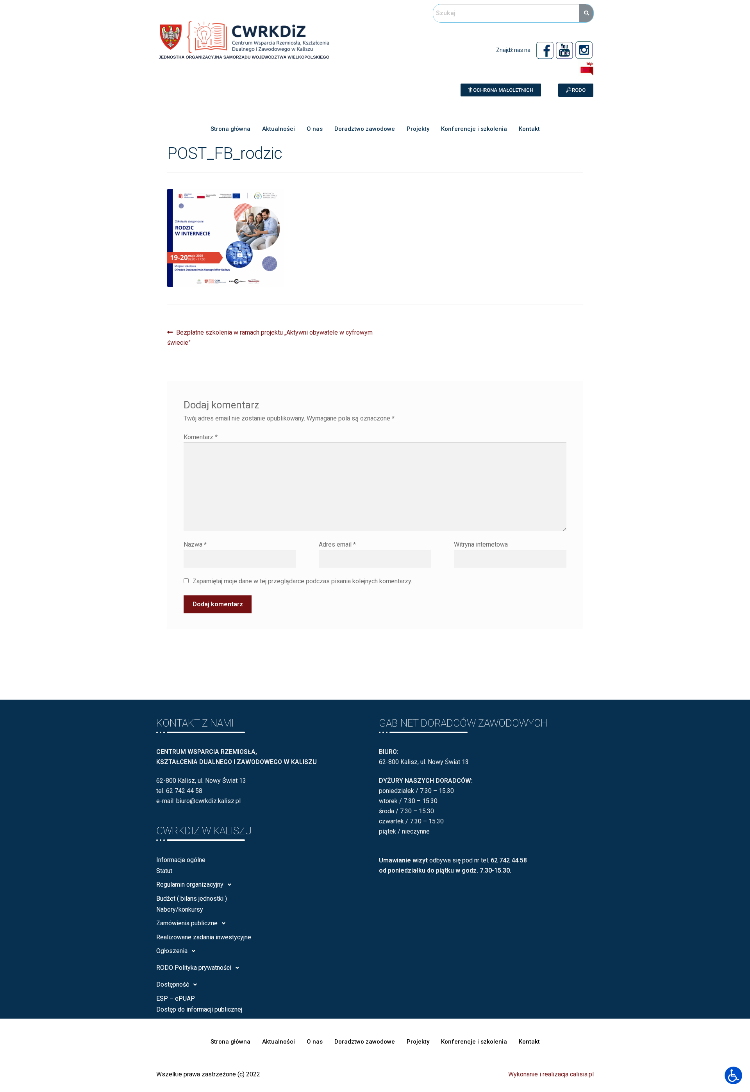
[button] (501, 90)
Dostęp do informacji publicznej (199, 1009)
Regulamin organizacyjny (189, 884)
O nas (315, 128)
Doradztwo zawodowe (364, 128)
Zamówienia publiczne (187, 923)
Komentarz (201, 437)
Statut (164, 871)
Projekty (418, 128)
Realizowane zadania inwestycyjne (203, 937)
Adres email (337, 544)
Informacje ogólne (180, 860)
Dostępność (172, 984)
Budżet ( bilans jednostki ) (191, 898)
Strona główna (230, 128)
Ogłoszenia (172, 951)
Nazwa (195, 544)
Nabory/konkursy (179, 909)
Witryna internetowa (481, 544)
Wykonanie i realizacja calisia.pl (551, 1074)
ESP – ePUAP (175, 998)
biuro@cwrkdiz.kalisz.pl (208, 801)
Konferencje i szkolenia (474, 128)
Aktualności (278, 128)
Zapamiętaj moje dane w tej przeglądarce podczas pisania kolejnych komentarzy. (302, 581)
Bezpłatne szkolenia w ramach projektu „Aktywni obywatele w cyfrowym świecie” (270, 337)
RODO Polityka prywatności (193, 967)
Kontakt (529, 128)
